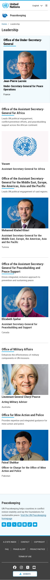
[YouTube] (35, 524)
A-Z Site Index (9, 542)
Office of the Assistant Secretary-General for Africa (23, 111)
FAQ (7, 549)
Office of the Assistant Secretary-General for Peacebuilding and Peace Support (23, 267)
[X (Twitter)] (14, 524)
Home (4, 24)
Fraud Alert (19, 549)
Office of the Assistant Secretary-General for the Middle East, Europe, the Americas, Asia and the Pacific (24, 182)
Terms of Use (25, 556)
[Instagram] (9, 524)
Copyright (39, 542)
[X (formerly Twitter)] (28, 567)
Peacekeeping (18, 15)
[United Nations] (11, 5)
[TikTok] (30, 524)
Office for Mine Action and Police (23, 415)
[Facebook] (4, 524)
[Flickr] (24, 524)
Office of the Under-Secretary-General (22, 42)
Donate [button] (27, 574)
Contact (25, 542)
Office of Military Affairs (17, 349)
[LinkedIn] (19, 524)
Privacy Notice (37, 549)
